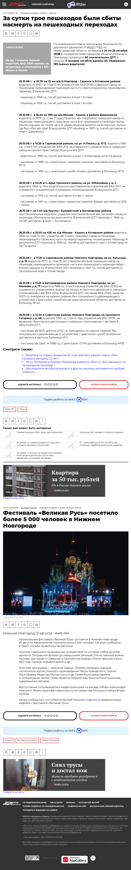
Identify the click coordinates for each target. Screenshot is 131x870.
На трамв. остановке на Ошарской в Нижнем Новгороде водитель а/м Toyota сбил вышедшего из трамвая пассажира (39, 455)
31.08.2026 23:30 (11, 508)
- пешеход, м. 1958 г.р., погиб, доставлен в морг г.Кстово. (56, 103)
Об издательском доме (34, 803)
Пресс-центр (56, 803)
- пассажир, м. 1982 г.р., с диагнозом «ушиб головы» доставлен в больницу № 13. (71, 171)
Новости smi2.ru (13, 498)
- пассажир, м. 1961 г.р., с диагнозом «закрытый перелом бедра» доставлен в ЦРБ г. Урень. (72, 203)
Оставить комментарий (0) (104, 385)
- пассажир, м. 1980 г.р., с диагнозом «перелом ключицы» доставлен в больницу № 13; (72, 163)
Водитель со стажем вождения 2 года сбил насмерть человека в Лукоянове (38, 443)
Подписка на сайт (77, 806)
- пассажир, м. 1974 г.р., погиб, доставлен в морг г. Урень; (56, 195)
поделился (93, 699)
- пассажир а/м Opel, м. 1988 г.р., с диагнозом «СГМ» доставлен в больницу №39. (72, 343)
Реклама (70, 803)
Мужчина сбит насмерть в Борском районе (101, 432)
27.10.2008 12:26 (10, 13)
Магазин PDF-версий (89, 803)
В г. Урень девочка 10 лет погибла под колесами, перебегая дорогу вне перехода (101, 443)
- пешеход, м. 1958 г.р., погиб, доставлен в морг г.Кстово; (56, 97)
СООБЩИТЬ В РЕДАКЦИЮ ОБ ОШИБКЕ (40, 810)
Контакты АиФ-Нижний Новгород (106, 806)
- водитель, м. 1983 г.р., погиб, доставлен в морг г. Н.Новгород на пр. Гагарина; (70, 156)
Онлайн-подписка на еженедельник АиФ (43, 806)
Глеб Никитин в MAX (13, 617)
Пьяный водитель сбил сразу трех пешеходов (39, 432)
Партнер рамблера (50, 858)
